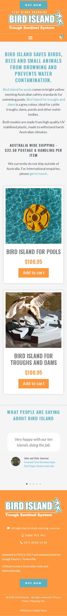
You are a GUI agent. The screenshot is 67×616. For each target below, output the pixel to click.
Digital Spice (40, 610)
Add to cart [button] (33, 272)
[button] (30, 37)
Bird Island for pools (17, 89)
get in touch (38, 174)
